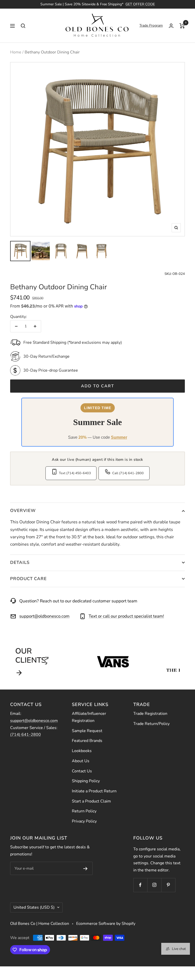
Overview (23, 510)
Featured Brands (87, 740)
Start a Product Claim (91, 801)
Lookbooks (82, 751)
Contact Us (82, 771)
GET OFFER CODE (140, 4)
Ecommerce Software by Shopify (105, 923)
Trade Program (151, 25)
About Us (80, 761)
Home (15, 52)
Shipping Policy (86, 781)
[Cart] (182, 25)
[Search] (23, 25)
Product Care (28, 579)
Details (20, 562)
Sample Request (87, 731)
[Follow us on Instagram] (154, 885)
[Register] (85, 868)
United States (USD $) (34, 907)
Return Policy (84, 811)
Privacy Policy (84, 821)
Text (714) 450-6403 (75, 473)
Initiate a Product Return (94, 791)
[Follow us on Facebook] (140, 885)
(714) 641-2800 (25, 734)
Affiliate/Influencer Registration (89, 717)
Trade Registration (150, 713)
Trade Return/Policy (151, 724)
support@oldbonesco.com (44, 616)
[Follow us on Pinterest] (168, 885)
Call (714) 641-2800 (128, 473)
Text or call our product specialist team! (126, 616)
